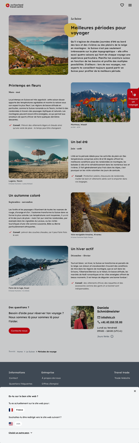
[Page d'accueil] (14, 5)
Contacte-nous (19, 330)
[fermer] (135, 391)
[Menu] (130, 5)
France (19, 410)
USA (18, 423)
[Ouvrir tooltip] (64, 70)
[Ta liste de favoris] (122, 5)
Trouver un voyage (133, 101)
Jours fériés (103, 336)
